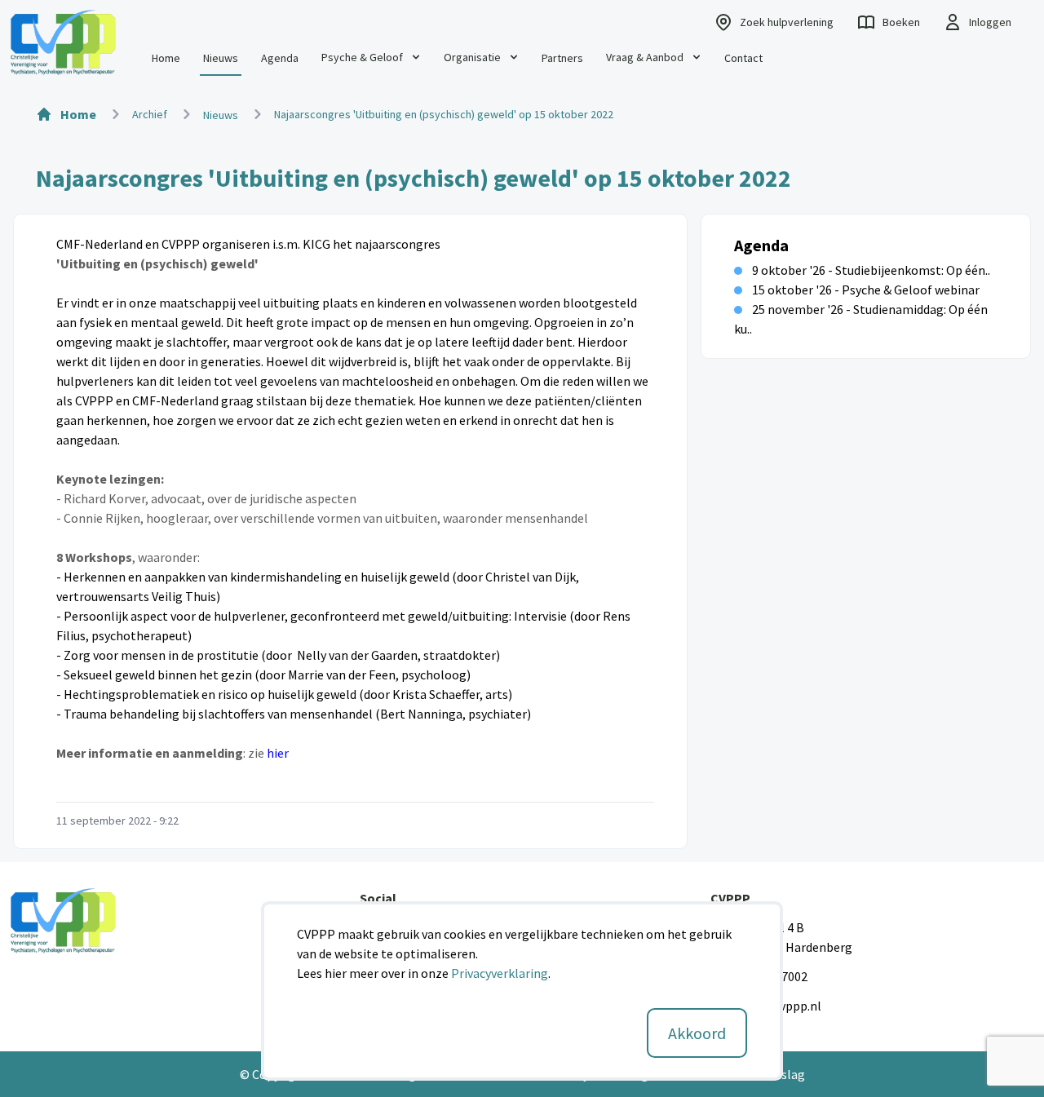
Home (166, 58)
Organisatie (472, 57)
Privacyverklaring (499, 973)
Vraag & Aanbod (644, 57)
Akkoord (697, 1033)
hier (278, 753)
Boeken (901, 22)
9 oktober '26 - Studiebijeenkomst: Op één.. (871, 270)
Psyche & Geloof (362, 57)
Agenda (280, 58)
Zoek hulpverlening (787, 22)
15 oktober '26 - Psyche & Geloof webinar (866, 289)
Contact (743, 58)
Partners (562, 58)
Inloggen (990, 22)
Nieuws (220, 58)
